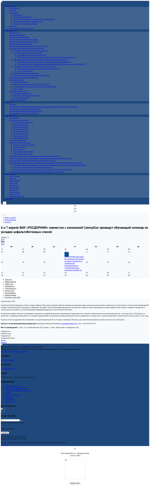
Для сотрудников (12, 395)
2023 (2, 244)
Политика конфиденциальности (18, 390)
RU (75, 206)
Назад (3, 340)
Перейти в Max (75, 483)
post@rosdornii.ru (8, 369)
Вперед (4, 342)
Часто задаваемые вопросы (16, 388)
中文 (75, 211)
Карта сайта (10, 399)
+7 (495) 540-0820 (7, 360)
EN (75, 208)
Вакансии (9, 397)
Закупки (8, 393)
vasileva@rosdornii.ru (69, 323)
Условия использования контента (14, 351)
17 (67, 254)
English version (11, 402)
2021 (2, 239)
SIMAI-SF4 (5, 445)
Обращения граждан (13, 386)
